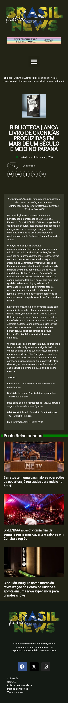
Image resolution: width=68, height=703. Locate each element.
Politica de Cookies (17, 688)
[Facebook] (26, 174)
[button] (34, 61)
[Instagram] (42, 174)
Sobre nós (12, 678)
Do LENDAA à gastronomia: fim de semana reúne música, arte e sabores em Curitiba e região (34, 534)
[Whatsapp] (10, 174)
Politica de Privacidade (19, 685)
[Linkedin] (18, 174)
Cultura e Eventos (22, 78)
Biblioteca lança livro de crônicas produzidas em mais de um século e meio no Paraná (34, 138)
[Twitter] (34, 174)
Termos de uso (15, 692)
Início (9, 78)
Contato (11, 682)
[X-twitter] (34, 666)
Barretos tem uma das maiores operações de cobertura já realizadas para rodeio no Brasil (34, 482)
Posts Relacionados (23, 435)
